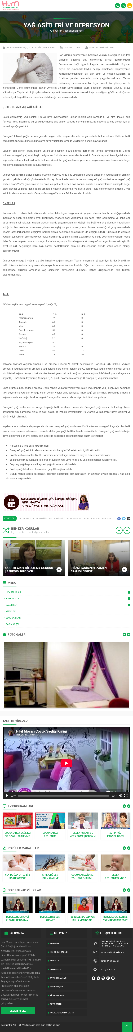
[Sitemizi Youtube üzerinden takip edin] (113, 978)
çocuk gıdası (25, 518)
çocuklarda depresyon (89, 518)
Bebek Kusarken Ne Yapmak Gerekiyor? (115, 918)
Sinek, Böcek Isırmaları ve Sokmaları (50, 876)
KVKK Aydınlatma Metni (62, 1013)
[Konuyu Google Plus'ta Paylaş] (128, 518)
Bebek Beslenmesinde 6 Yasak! (115, 876)
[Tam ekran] (126, 795)
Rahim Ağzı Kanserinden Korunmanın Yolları (115, 834)
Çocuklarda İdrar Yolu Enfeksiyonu (82, 876)
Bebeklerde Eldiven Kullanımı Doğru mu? (82, 918)
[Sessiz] (120, 795)
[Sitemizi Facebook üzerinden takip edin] (93, 978)
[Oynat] (7, 795)
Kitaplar (54, 961)
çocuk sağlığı (72, 518)
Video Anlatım (57, 995)
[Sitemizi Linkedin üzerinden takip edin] (108, 978)
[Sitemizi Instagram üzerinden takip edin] (103, 978)
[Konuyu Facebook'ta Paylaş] (119, 518)
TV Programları (58, 978)
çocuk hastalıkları (40, 518)
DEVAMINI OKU (18, 1010)
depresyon (106, 518)
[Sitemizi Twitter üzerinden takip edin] (98, 978)
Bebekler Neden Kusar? (50, 918)
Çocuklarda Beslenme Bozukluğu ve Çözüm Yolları (50, 834)
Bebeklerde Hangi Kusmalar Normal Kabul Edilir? (17, 918)
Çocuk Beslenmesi (73, 30)
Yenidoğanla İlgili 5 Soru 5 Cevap (17, 876)
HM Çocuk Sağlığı (59, 952)
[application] (66, 763)
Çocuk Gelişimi (34, 47)
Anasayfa (55, 30)
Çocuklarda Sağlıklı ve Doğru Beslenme (18, 834)
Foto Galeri (56, 1004)
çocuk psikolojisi (57, 518)
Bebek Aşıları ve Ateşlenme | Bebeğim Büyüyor (83, 834)
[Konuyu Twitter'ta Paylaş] (124, 518)
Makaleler (49, 47)
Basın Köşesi (56, 987)
